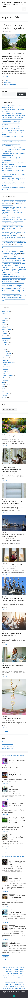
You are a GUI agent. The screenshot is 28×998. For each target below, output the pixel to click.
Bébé (3, 322)
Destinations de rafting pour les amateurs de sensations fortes (12, 246)
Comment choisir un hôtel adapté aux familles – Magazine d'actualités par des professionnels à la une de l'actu (14, 209)
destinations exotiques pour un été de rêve (13, 230)
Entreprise (4, 333)
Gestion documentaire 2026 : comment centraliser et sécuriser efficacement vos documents (17, 945)
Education (4, 331)
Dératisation (6, 355)
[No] (26, 994)
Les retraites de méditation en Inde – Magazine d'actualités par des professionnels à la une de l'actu (14, 219)
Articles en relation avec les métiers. (13, 755)
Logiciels (4, 340)
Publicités (5, 371)
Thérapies (4, 395)
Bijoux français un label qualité (11, 718)
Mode (3, 382)
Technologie (5, 393)
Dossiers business (6, 329)
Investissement (6, 338)
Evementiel (6, 360)
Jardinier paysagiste (8, 362)
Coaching (5, 351)
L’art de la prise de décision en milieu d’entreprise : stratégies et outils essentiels (17, 928)
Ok (14, 996)
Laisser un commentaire (10, 84)
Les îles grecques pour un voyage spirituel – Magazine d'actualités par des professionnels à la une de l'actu (14, 242)
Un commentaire (17, 866)
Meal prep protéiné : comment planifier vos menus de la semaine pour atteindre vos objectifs (13, 132)
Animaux (4, 313)
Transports (6, 377)
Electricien (5, 358)
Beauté (4, 320)
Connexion (4, 741)
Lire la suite (5, 76)
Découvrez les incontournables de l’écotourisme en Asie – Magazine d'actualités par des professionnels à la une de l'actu (14, 295)
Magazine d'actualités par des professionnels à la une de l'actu (14, 4)
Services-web (5, 389)
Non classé (5, 384)
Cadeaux (4, 324)
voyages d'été (7, 82)
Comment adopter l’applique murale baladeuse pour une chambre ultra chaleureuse (11, 123)
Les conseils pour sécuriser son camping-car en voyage (13, 237)
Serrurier (5, 373)
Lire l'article (5, 445)
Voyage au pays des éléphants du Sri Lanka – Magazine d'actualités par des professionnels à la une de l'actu (14, 201)
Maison (4, 344)
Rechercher (5, 91)
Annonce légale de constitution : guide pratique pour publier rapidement (17, 880)
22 (5, 959)
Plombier (5, 369)
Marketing (4, 347)
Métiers (4, 349)
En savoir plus (6, 770)
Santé (3, 386)
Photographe (6, 366)
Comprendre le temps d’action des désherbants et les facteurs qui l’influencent (17, 820)
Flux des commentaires (8, 746)
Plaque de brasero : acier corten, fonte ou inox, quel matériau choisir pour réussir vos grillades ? (13, 183)
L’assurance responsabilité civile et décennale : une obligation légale (17, 863)
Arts (3, 316)
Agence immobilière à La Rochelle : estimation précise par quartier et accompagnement (11, 159)
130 (6, 731)
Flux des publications (7, 744)
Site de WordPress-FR (8, 748)
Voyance (5, 380)
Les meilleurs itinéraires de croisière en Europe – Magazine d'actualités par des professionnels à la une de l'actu (12, 226)
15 (5, 852)
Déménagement (7, 353)
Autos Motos (5, 318)
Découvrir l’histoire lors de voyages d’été (13, 27)
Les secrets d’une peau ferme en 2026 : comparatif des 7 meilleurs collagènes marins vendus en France (14, 149)
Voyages (6, 80)
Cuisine (4, 327)
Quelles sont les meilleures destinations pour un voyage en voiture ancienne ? (14, 254)
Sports (3, 391)
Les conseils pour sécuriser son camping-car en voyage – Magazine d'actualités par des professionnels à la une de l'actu (13, 251)
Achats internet (6, 311)
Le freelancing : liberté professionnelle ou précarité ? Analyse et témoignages (11, 469)
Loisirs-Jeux (5, 342)
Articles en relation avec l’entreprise (13, 856)
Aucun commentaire (14, 439)
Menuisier (5, 364)
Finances (4, 335)
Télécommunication (8, 375)
